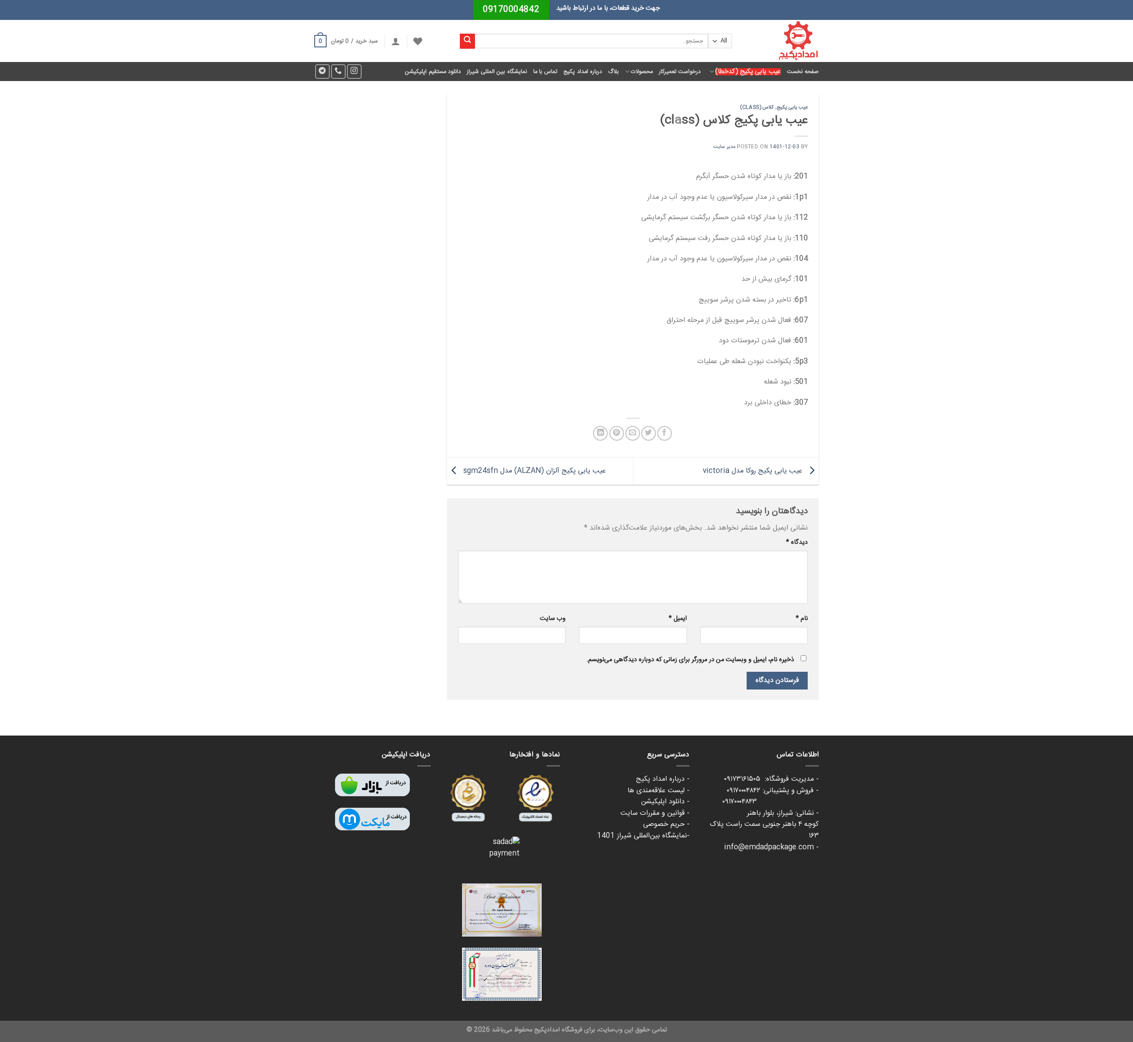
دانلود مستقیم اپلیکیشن (433, 71)
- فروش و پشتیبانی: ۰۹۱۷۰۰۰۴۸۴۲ (773, 790)
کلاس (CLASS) (757, 107)
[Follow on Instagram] (354, 71)
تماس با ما (545, 71)
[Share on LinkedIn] (600, 433)
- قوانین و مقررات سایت (655, 813)
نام (802, 619)
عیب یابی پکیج (792, 107)
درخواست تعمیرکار (680, 71)
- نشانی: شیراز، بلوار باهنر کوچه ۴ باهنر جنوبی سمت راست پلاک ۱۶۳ (764, 824)
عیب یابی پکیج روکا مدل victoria (754, 471)
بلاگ (613, 71)
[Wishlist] (417, 41)
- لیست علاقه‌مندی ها (659, 790)
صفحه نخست (803, 71)
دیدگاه (797, 542)
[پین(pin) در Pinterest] (616, 433)
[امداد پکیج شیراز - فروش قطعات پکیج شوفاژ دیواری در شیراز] (782, 41)
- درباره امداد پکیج (663, 779)
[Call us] (338, 71)
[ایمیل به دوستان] (632, 433)
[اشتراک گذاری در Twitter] (648, 433)
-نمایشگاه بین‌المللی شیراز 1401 (643, 835)
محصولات (642, 71)
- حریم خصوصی (666, 824)
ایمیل (677, 619)
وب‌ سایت (553, 619)
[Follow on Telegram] (322, 71)
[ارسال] (467, 41)
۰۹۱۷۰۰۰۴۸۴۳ (770, 801)
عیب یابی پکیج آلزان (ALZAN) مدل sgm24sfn (533, 471)
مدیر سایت (724, 147)
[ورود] (395, 41)
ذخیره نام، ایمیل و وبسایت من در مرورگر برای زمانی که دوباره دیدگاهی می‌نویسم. (690, 660)
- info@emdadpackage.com (771, 847)
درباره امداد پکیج (582, 71)
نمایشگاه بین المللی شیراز (497, 71)
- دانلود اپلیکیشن (665, 801)
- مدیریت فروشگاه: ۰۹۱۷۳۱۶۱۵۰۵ (771, 779)
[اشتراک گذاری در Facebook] (664, 433)
